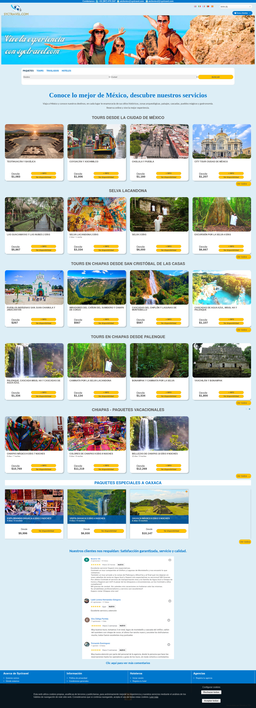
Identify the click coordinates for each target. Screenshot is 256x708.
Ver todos (245, 541)
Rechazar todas (211, 692)
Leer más (153, 697)
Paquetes (28, 71)
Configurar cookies (211, 687)
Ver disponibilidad (43, 177)
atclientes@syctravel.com (132, 1)
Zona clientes (242, 13)
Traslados (52, 71)
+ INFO (43, 173)
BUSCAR (216, 77)
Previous (4, 61)
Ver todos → (243, 183)
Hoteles (66, 71)
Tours (40, 71)
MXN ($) (224, 7)
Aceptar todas (211, 701)
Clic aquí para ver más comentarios (128, 663)
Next (252, 61)
